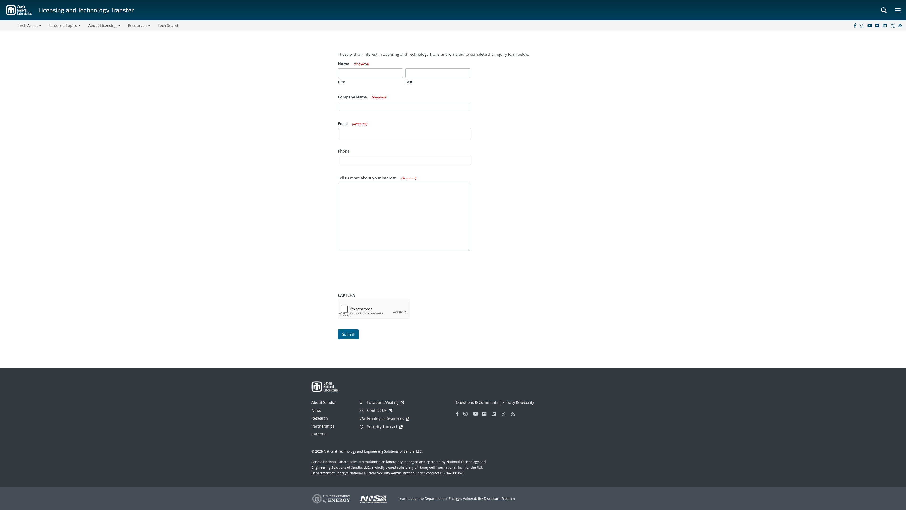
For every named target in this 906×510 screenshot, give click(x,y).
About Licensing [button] (102, 25)
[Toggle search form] (884, 10)
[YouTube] (870, 25)
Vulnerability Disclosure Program (489, 498)
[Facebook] (854, 25)
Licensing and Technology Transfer (86, 9)
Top (892, 504)
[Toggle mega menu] (898, 10)
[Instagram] (862, 25)
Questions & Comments (477, 402)
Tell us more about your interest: (377, 178)
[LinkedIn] (886, 25)
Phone (343, 151)
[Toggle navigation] (9, 25)
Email (352, 123)
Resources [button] (137, 25)
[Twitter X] (893, 25)
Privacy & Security (518, 402)
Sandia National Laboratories (334, 461)
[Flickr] (878, 25)
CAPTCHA (346, 295)
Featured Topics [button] (63, 25)
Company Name (362, 97)
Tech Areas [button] (28, 25)
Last (408, 82)
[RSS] (901, 25)
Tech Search (168, 25)
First (341, 82)
